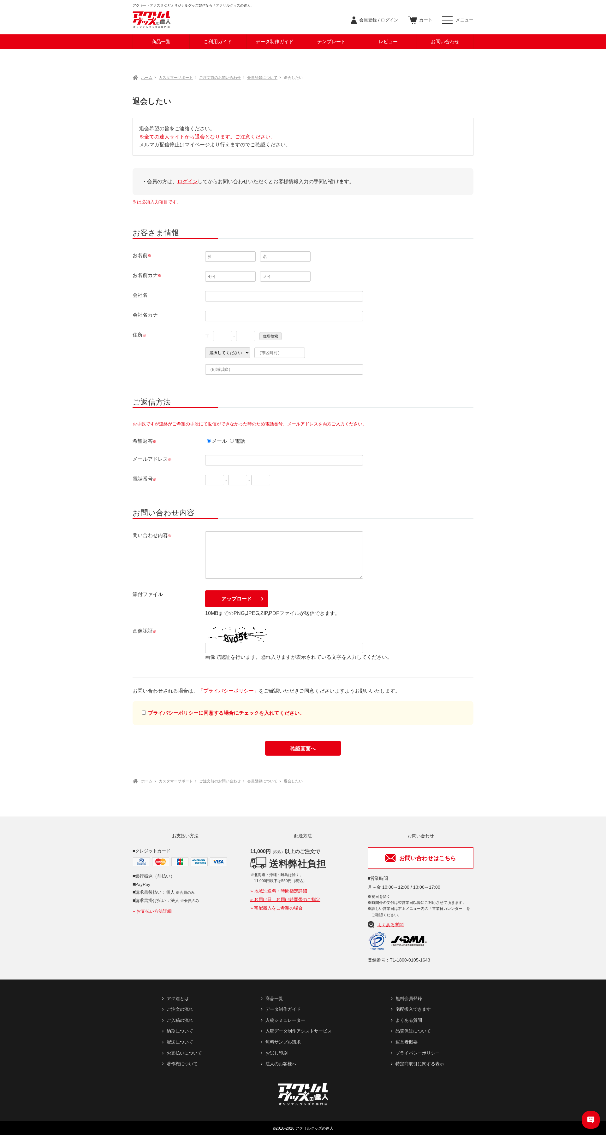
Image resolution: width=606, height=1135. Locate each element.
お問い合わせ (445, 41)
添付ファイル (148, 594)
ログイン (187, 181)
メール (219, 441)
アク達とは (178, 998)
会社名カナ (145, 315)
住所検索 (270, 336)
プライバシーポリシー (417, 1053)
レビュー (388, 41)
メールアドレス (150, 459)
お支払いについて (184, 1053)
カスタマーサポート (176, 77)
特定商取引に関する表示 (419, 1063)
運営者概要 (406, 1041)
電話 (240, 441)
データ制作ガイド (275, 41)
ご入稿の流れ (180, 1020)
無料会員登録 (408, 998)
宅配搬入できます (413, 1009)
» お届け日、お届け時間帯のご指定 (285, 899)
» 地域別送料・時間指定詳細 (278, 890)
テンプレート (331, 41)
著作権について (182, 1063)
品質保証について (413, 1030)
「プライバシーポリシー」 (228, 690)
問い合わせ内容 (150, 535)
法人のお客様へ (280, 1063)
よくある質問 (390, 924)
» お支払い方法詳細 (152, 911)
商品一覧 (161, 41)
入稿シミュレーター (285, 1020)
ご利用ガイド (218, 41)
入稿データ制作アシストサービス (298, 1030)
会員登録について (262, 77)
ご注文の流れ (180, 1009)
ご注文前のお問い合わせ (220, 77)
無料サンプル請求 (283, 1041)
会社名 (140, 295)
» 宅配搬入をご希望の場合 (276, 907)
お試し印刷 (276, 1053)
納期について (180, 1030)
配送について (180, 1041)
